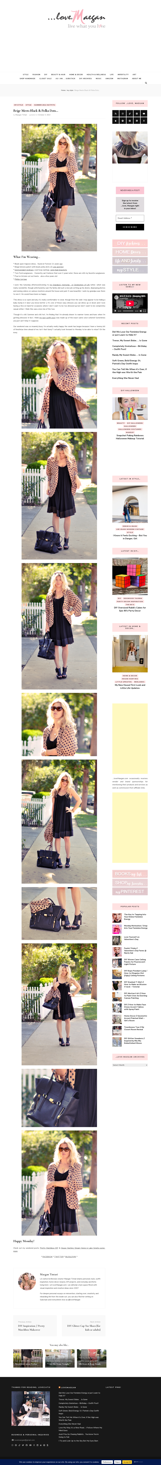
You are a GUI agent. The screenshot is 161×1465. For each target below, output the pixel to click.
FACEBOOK (47, 1256)
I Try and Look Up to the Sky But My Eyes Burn (78, 1441)
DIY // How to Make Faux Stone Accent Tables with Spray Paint (135, 1007)
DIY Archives (85, 79)
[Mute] (141, 311)
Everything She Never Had (125, 378)
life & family (139, 526)
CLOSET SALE (45, 79)
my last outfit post (47, 317)
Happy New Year (122, 526)
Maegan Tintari (21, 115)
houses (139, 679)
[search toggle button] (146, 83)
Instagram (122, 79)
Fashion (36, 75)
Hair (80, 1358)
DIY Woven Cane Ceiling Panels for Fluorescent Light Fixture (135, 962)
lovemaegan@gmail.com (24, 1440)
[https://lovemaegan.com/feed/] (115, 113)
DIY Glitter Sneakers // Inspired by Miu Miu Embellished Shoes (134, 1040)
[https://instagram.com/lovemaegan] (122, 113)
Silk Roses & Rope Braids (90, 1364)
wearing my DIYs (92, 1361)
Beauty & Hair (58, 75)
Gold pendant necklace (24, 270)
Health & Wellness (96, 75)
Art (134, 75)
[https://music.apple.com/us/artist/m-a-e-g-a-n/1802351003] (115, 120)
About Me (136, 79)
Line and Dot (58, 267)
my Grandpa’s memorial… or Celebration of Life (70, 285)
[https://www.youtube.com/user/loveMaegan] (144, 113)
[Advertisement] (80, 48)
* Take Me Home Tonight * (58, 1364)
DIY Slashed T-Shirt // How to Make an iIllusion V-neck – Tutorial (135, 984)
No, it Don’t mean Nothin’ (26, 1364)
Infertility (123, 75)
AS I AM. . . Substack (65, 79)
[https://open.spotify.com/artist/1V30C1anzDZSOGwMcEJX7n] (122, 120)
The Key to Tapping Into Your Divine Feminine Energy (135, 916)
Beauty (121, 431)
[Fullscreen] (144, 311)
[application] (130, 303)
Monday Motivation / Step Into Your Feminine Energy (135, 926)
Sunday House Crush (130, 682)
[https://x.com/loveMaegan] (129, 120)
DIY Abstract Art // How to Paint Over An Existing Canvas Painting (135, 995)
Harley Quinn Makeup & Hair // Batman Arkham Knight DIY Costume (130, 443)
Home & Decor (76, 75)
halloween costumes (130, 434)
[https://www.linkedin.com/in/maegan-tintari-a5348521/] (137, 120)
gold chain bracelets (58, 270)
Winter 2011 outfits (63, 1361)
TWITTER (59, 1256)
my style (18, 105)
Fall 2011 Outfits (22, 1361)
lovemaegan (68, 1387)
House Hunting (125, 679)
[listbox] (130, 433)
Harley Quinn (130, 437)
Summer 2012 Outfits (44, 105)
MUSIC (98, 79)
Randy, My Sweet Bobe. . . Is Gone (129, 355)
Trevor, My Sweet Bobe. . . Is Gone (129, 340)
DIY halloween (135, 431)
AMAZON (109, 79)
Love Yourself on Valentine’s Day (131, 938)
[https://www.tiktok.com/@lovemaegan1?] (129, 113)
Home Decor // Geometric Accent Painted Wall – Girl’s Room (135, 1018)
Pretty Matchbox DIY (49, 1248)
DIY (45, 75)
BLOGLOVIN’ (70, 1256)
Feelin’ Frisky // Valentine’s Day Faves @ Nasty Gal (135, 950)
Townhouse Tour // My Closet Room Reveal (134, 1028)
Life (112, 75)
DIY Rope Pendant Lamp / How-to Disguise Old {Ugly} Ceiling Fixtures (135, 973)
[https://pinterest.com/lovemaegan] (137, 113)
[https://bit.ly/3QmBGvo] (144, 120)
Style (26, 75)
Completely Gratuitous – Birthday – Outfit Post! (78, 1403)
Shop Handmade (27, 79)
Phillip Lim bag (21, 279)
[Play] (115, 311)
